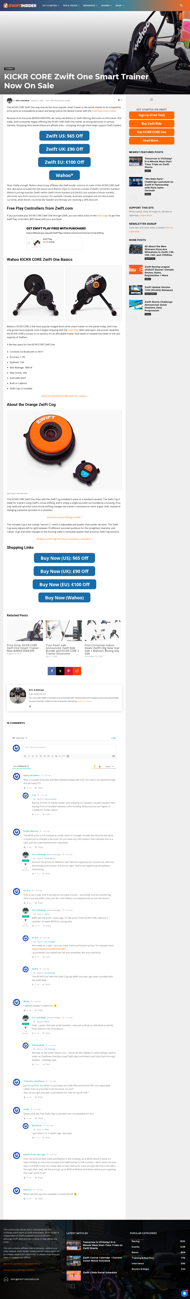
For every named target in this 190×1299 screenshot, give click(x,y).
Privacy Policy (10, 1270)
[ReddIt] (77, 671)
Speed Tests (149, 259)
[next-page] (135, 197)
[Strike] (37, 756)
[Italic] (29, 756)
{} (60, 756)
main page (102, 215)
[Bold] (25, 756)
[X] (60, 671)
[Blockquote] (48, 756)
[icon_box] (21, 1279)
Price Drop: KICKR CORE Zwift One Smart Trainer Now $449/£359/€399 (23, 648)
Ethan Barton (49, 858)
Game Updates (150, 294)
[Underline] (33, 756)
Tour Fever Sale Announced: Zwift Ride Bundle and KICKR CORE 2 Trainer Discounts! (62, 649)
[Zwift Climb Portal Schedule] (74, 1276)
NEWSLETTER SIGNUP (142, 223)
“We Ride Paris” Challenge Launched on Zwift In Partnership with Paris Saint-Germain (159, 185)
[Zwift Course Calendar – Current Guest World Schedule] (74, 1261)
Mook (46, 1021)
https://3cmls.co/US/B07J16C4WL (49, 948)
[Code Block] (52, 756)
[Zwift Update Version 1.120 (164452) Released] (136, 290)
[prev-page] (131, 197)
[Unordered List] (44, 756)
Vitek (46, 1129)
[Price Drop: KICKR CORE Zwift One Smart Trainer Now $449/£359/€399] (25, 630)
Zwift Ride (73, 330)
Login (113, 738)
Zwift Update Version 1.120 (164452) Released (159, 288)
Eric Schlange (22, 101)
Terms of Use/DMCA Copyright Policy (21, 1263)
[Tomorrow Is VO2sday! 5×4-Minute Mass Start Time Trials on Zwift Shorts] (136, 161)
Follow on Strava (85, 701)
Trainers (9, 69)
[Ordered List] (41, 756)
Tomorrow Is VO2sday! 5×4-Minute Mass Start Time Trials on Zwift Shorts (103, 1245)
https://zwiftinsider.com (37, 694)
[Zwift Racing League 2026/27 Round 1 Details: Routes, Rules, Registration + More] (136, 269)
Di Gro (47, 914)
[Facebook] (52, 671)
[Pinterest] (68, 671)
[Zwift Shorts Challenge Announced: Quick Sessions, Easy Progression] (136, 304)
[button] (181, 5)
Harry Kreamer (50, 799)
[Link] (56, 756)
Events (147, 171)
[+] (63, 756)
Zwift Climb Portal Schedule (100, 1272)
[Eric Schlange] (10, 100)
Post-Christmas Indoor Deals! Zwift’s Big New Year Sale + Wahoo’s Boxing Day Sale (102, 649)
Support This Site (141, 207)
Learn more (146, 215)
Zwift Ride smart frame (104, 110)
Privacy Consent (27, 1270)
